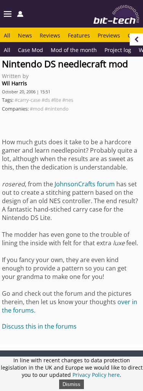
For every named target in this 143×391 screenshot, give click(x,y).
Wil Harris (14, 83)
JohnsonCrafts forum (85, 184)
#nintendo (57, 108)
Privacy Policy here (96, 374)
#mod (36, 108)
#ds (46, 99)
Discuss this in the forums (39, 326)
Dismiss (71, 384)
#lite (56, 99)
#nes (67, 99)
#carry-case (27, 99)
